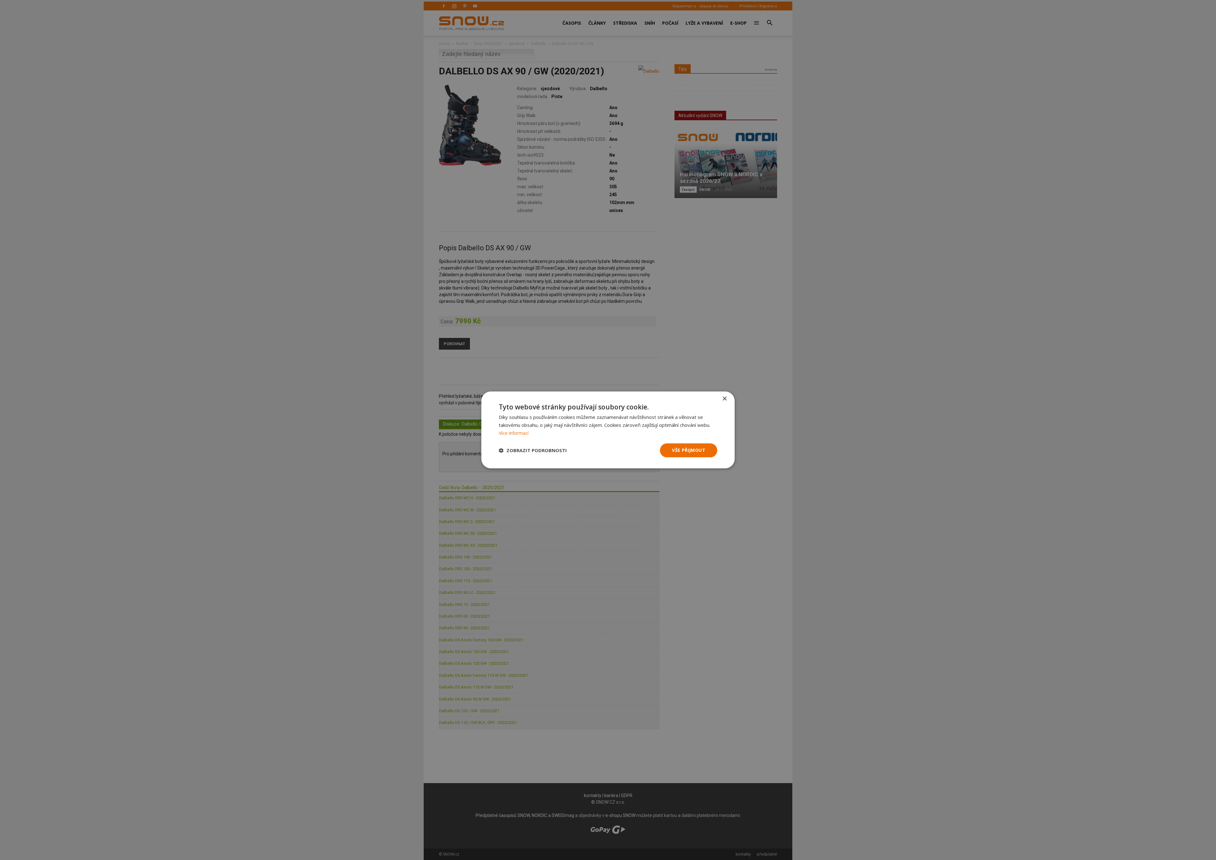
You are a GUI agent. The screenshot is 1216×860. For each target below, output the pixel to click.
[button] (533, 450)
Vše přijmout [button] (688, 450)
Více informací (514, 433)
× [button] (724, 398)
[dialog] (608, 430)
